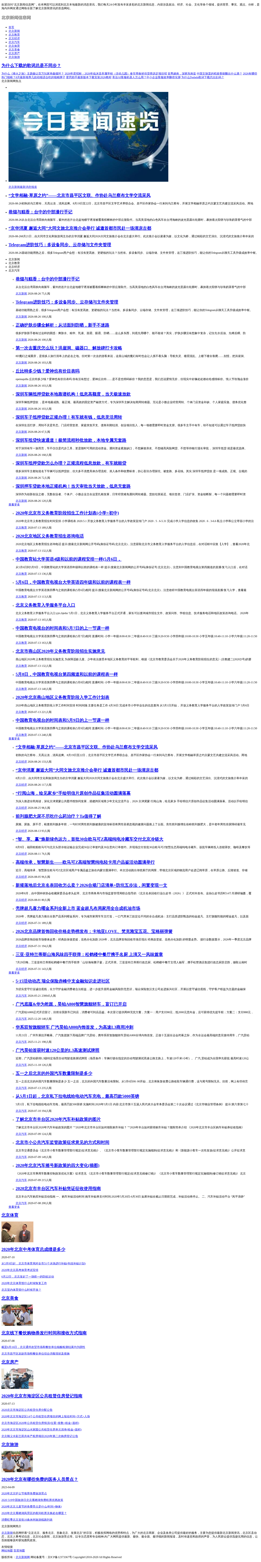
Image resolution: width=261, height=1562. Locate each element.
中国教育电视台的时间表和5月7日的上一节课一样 (62, 628)
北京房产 (14, 53)
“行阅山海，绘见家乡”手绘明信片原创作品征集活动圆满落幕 (73, 793)
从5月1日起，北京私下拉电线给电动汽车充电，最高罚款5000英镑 (77, 1096)
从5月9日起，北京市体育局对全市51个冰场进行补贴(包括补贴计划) (43, 1263)
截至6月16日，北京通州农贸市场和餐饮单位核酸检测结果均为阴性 (43, 1347)
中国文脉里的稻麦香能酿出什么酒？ (219, 73)
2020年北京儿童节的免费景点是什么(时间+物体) (31, 1506)
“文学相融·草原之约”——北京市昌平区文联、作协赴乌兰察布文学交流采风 (80, 195)
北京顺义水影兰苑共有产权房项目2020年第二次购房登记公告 (39, 1436)
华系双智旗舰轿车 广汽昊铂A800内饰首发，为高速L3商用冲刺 (74, 1027)
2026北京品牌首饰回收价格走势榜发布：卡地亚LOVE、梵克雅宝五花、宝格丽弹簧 (94, 931)
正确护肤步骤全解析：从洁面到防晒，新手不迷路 (62, 325)
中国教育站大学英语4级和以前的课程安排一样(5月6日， (68, 559)
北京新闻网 (23, 1557)
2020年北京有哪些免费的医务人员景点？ (39, 1479)
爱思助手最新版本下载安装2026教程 (89, 77)
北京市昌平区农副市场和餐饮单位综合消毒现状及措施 (35, 1353)
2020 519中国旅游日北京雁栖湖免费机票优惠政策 (32, 1499)
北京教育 (14, 34)
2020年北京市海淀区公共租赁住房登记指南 (41, 1396)
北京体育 (14, 45)
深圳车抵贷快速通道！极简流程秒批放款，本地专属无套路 (71, 440)
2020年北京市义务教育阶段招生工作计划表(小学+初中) (67, 513)
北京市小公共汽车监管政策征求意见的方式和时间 (62, 1142)
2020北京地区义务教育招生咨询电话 (50, 536)
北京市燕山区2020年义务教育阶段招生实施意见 (60, 651)
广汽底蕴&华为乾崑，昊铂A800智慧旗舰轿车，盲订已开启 (71, 1004)
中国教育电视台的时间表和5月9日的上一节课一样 (62, 720)
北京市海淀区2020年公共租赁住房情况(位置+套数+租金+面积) (40, 1422)
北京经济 (14, 38)
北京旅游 (14, 57)
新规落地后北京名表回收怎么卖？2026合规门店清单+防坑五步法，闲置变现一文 (91, 885)
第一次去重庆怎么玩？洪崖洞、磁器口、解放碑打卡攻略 (69, 348)
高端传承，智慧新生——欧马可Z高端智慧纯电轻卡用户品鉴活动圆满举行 (85, 862)
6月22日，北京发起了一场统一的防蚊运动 (27, 1276)
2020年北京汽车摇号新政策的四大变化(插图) (57, 1165)
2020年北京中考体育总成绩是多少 (33, 1249)
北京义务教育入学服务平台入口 (45, 605)
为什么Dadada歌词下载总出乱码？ (202, 77)
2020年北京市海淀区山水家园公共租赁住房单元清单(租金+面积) (41, 1429)
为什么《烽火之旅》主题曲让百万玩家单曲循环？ (32, 73)
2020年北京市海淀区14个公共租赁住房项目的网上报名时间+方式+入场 (45, 1416)
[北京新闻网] (16, 21)
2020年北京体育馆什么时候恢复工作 (24, 1283)
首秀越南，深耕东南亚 (182, 73)
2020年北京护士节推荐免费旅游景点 (24, 1493)
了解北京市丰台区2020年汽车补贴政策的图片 (58, 1119)
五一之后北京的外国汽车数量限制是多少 (54, 1073)
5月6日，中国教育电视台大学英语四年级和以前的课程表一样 (73, 582)
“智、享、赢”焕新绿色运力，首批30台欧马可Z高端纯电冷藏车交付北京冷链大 (89, 839)
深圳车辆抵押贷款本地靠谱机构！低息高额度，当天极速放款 (73, 394)
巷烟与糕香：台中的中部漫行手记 (40, 212)
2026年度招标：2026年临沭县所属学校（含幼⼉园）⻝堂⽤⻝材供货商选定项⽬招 (116, 73)
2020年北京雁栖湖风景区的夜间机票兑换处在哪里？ (34, 1513)
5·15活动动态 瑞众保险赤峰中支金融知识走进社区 (63, 981)
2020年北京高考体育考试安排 (19, 1270)
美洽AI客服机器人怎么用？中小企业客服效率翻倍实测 (146, 77)
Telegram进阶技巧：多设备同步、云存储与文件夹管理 (60, 244)
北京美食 (14, 49)
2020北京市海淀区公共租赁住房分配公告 (27, 1409)
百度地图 (19, 1550)
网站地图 (7, 1550)
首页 (11, 27)
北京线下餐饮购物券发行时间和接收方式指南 (44, 1333)
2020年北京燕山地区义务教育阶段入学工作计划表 (62, 697)
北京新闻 (14, 30)
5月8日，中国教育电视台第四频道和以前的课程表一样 (67, 674)
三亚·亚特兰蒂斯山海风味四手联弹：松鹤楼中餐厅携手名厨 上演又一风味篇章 (89, 954)
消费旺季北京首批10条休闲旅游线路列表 (27, 1519)
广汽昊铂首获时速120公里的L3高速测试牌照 (57, 1050)
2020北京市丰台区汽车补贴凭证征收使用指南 (58, 1188)
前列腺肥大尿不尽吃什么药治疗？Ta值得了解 (58, 816)
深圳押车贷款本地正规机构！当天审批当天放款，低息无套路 (73, 486)
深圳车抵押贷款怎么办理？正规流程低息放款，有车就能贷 (71, 463)
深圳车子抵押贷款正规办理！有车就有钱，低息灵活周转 (69, 417)
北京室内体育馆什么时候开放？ (21, 1289)
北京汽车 (14, 42)
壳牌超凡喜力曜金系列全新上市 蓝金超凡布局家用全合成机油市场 (78, 908)
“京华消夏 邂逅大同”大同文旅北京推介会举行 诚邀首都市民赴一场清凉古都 (80, 228)
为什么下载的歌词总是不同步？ (31, 65)
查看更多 (14, 504)
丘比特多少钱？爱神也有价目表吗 (48, 371)
